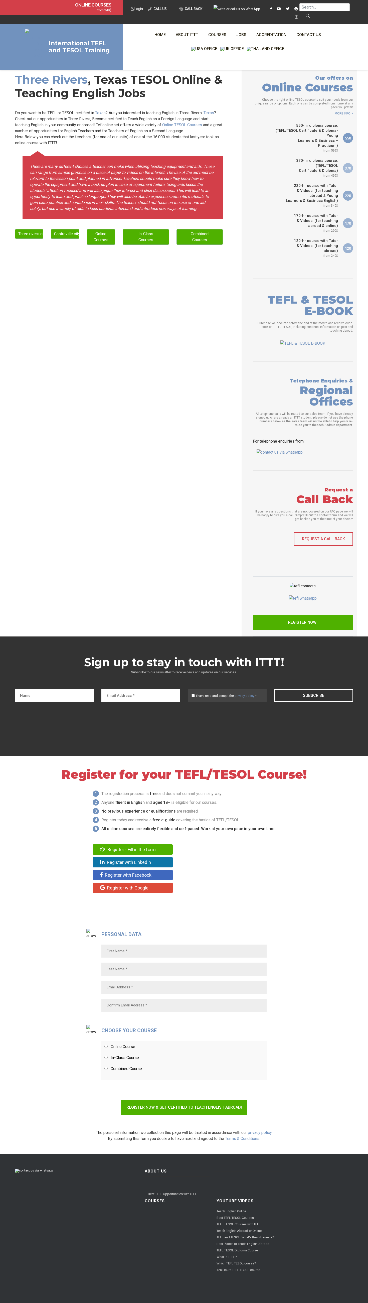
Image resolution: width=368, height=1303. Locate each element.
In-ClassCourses (145, 236)
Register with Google (127, 887)
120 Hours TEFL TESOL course (238, 1270)
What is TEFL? (227, 1257)
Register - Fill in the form (131, 849)
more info (342, 113)
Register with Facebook (127, 875)
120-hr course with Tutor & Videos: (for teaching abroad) (316, 247)
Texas (100, 112)
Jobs (241, 34)
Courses (217, 34)
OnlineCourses (101, 236)
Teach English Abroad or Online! (239, 1231)
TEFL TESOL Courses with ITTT (238, 1224)
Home (160, 34)
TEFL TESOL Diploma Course (237, 1250)
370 (348, 168)
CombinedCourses (200, 236)
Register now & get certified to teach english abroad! (184, 1107)
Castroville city (66, 233)
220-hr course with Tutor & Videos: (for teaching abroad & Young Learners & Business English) (312, 195)
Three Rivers (51, 79)
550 (348, 138)
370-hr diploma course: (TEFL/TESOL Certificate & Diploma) (317, 167)
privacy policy (244, 696)
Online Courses (93, 5)
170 (348, 223)
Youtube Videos (235, 1201)
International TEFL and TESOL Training (79, 47)
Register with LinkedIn (128, 862)
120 (348, 248)
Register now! (302, 622)
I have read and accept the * (226, 696)
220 (348, 196)
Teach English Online (231, 1211)
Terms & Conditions (242, 1138)
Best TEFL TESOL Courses (235, 1218)
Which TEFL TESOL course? (236, 1263)
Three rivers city (30, 233)
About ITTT (187, 34)
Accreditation (271, 34)
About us (156, 1171)
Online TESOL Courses (182, 124)
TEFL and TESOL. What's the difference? (245, 1237)
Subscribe (313, 695)
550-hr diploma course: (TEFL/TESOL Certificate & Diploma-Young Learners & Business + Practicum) (307, 137)
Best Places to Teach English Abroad (243, 1244)
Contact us (308, 34)
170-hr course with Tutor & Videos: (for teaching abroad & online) (316, 222)
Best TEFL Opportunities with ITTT (172, 1194)
